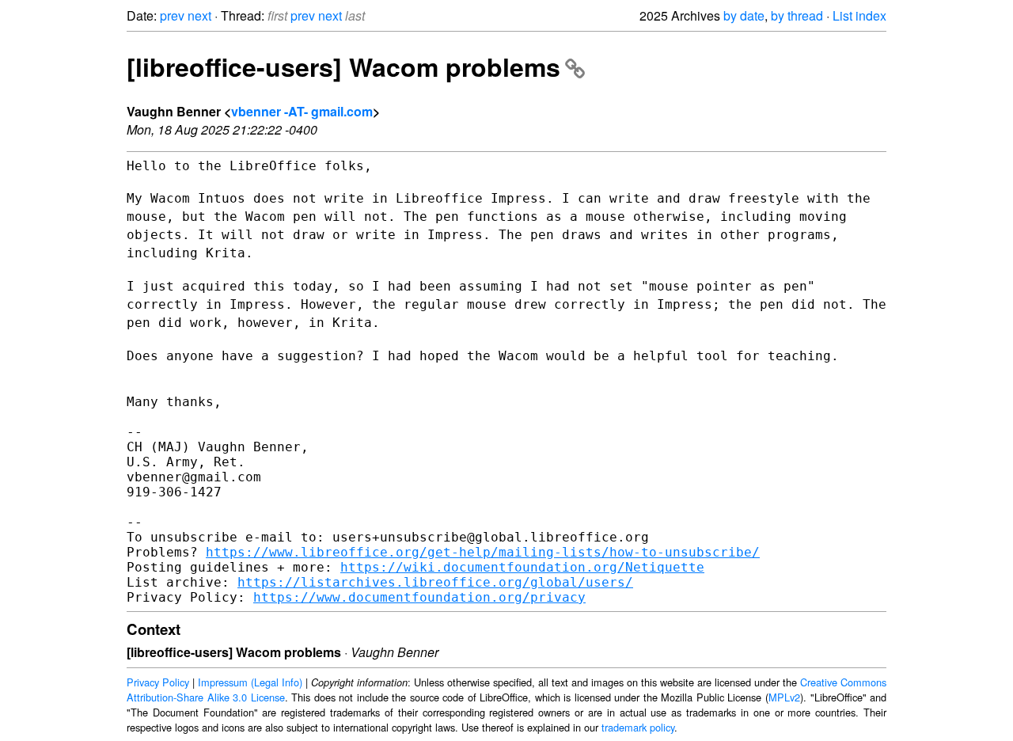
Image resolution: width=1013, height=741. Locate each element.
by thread (797, 15)
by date (743, 15)
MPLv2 (784, 697)
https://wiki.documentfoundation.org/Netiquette (522, 567)
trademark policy (637, 727)
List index (859, 15)
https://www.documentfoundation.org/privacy (419, 597)
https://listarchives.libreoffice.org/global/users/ (435, 582)
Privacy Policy (158, 682)
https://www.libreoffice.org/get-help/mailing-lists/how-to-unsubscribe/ (483, 552)
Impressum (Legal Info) (250, 682)
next (199, 15)
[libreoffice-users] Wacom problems (343, 66)
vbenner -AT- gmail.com (302, 111)
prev (172, 15)
